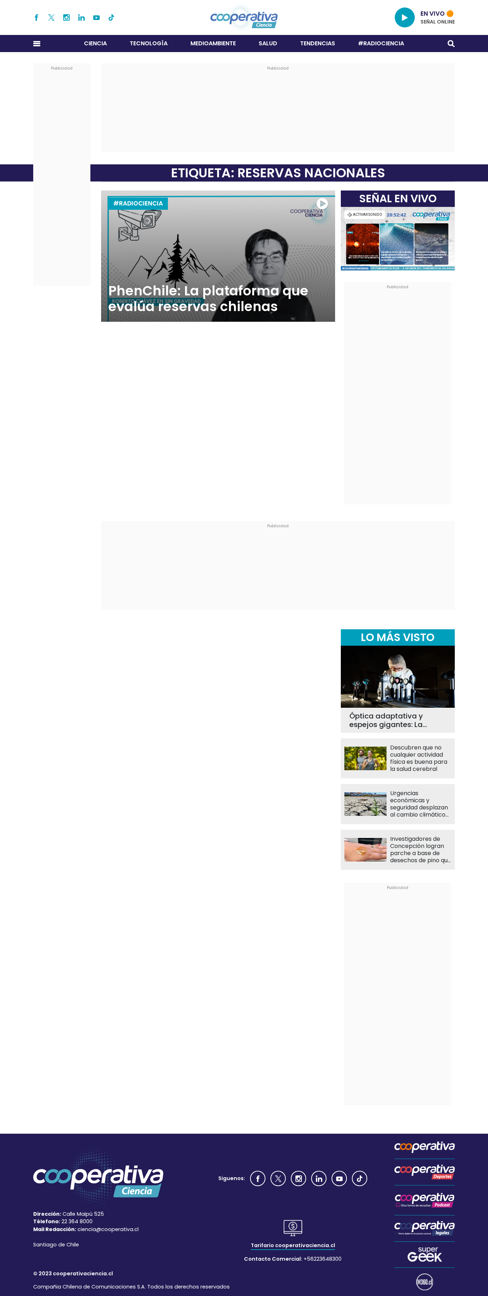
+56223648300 (323, 1258)
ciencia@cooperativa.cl (108, 1229)
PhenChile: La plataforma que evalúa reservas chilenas (208, 299)
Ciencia (95, 43)
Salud (268, 43)
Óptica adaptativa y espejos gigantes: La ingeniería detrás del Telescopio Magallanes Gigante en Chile (390, 720)
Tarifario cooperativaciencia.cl (293, 1245)
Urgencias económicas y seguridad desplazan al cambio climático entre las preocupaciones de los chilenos (419, 804)
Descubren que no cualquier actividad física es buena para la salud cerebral (418, 758)
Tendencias (317, 43)
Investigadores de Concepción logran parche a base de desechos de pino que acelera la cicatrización (420, 849)
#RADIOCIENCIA (381, 43)
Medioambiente (213, 43)
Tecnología (149, 43)
